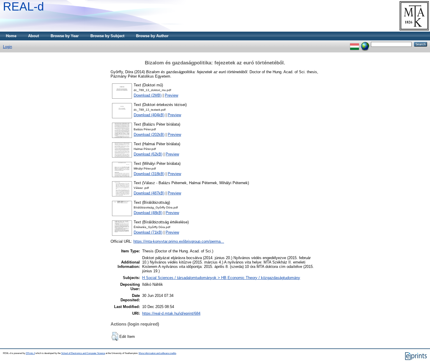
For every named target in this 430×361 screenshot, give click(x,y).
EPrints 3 (30, 353)
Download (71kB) (148, 232)
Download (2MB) (147, 95)
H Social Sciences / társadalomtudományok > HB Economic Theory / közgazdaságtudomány (221, 278)
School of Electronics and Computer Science (83, 353)
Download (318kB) (149, 174)
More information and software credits (157, 353)
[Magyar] (354, 44)
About (33, 36)
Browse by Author (152, 36)
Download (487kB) (149, 193)
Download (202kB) (149, 134)
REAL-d (23, 6)
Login (7, 47)
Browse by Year (65, 36)
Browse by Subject (107, 36)
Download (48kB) (148, 213)
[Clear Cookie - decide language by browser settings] (365, 44)
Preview (171, 95)
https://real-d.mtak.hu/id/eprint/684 (171, 313)
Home (11, 36)
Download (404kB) (149, 115)
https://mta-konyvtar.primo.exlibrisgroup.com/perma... (178, 241)
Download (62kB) (148, 154)
